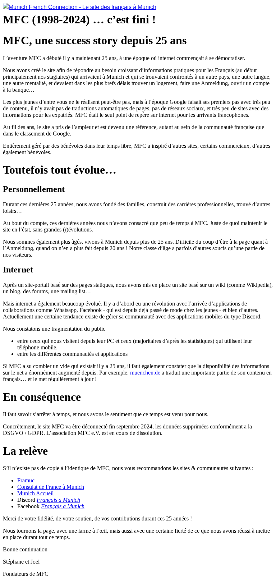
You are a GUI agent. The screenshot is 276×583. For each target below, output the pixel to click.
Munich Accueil (35, 493)
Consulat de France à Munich (50, 487)
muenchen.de (146, 372)
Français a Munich (58, 500)
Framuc (25, 480)
